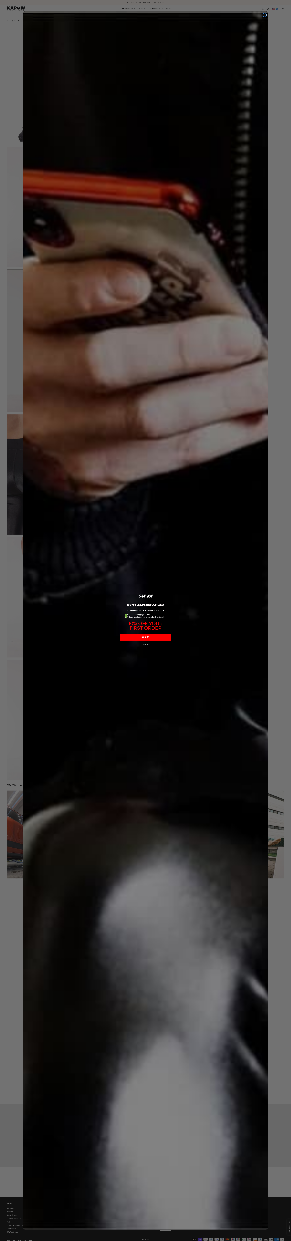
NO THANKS (145, 645)
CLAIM (145, 637)
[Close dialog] (264, 15)
